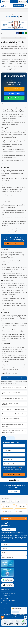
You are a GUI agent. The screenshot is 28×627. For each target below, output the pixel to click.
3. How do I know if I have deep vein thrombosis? (11, 393)
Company (4, 548)
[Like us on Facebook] (2, 608)
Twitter (20, 33)
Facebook (17, 33)
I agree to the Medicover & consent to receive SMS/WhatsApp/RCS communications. (12, 469)
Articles (7, 10)
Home (2, 10)
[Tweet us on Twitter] (5, 608)
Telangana (8, 506)
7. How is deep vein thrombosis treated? (12, 414)
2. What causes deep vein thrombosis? (12, 387)
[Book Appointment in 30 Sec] (25, 617)
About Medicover (6, 518)
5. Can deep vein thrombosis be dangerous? (10, 403)
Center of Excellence (7, 557)
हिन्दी (9, 501)
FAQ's (21, 16)
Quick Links (5, 553)
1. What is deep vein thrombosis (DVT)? (12, 378)
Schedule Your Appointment (15, 244)
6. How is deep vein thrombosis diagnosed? (13, 409)
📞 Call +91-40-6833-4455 (14, 89)
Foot (16, 14)
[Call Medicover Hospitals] (2, 617)
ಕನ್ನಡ (18, 501)
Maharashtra (8, 511)
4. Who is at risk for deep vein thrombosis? (13, 398)
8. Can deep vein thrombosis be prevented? (10, 419)
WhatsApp (26, 33)
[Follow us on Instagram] (10, 608)
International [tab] (10, 438)
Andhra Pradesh (22, 506)
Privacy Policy (18, 467)
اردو (13, 501)
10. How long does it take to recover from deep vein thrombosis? (12, 431)
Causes (7, 14)
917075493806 (6, 605)
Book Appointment (18, 5)
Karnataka (21, 511)
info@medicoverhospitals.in (9, 600)
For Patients (5, 544)
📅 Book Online (14, 93)
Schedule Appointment (14, 474)
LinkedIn (23, 33)
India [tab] (3, 438)
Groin (20, 14)
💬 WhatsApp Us (14, 98)
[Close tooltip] (25, 608)
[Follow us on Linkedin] (7, 608)
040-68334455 (14, 491)
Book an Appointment (12, 16)
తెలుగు (3, 501)
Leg (12, 14)
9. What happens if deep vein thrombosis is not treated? (13, 425)
